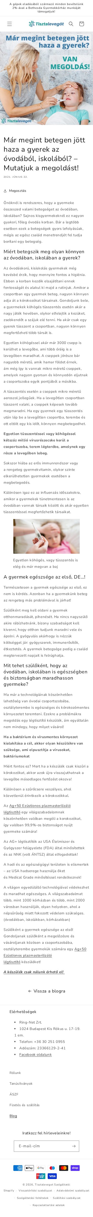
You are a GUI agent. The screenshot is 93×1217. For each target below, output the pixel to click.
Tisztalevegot (44, 1184)
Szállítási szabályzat (67, 1198)
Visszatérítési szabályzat (35, 1190)
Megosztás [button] (17, 190)
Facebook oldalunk (35, 1054)
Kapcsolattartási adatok (49, 1205)
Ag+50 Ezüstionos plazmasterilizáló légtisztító (45, 955)
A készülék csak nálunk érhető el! (34, 972)
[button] (9, 24)
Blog (13, 1116)
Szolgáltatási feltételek (33, 1198)
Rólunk (15, 1073)
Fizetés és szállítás (25, 1105)
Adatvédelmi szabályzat (73, 1190)
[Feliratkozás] (73, 1146)
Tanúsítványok (21, 1083)
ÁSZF (14, 1094)
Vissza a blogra (50, 991)
